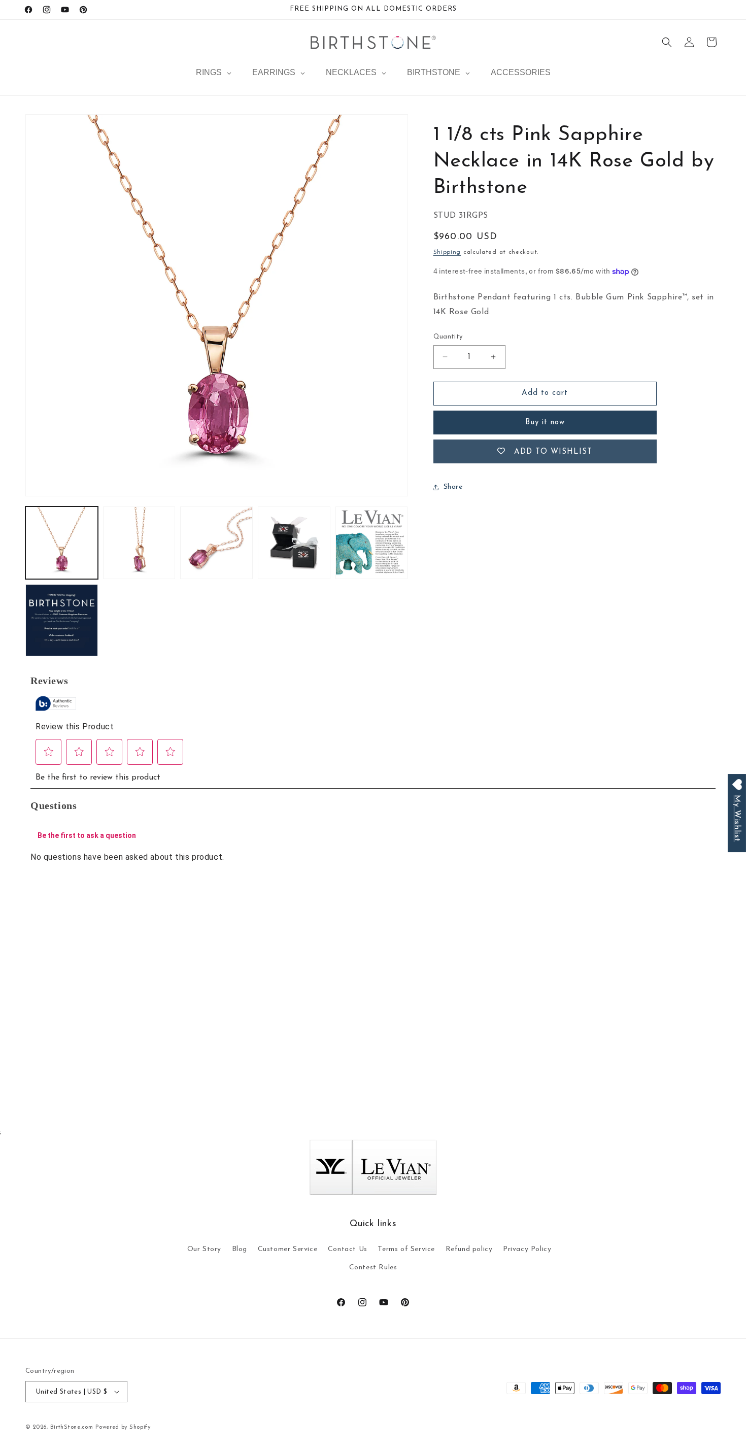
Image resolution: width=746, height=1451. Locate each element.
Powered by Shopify (123, 1427)
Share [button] (453, 487)
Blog (239, 1249)
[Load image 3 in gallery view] (216, 543)
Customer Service (288, 1249)
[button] (667, 42)
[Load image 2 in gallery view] (139, 543)
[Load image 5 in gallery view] (371, 543)
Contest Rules (373, 1267)
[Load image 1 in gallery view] (61, 543)
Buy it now (545, 422)
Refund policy (469, 1249)
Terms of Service (406, 1249)
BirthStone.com (71, 1427)
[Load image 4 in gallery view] (294, 543)
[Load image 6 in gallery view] (61, 620)
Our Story (204, 1249)
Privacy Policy (527, 1249)
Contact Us (347, 1249)
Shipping (447, 252)
